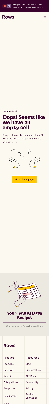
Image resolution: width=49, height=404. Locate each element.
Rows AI (8, 370)
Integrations (11, 382)
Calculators (10, 396)
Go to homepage (24, 179)
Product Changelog (31, 396)
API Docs (31, 376)
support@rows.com (34, 7)
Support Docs (33, 370)
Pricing (29, 388)
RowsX (7, 376)
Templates (9, 388)
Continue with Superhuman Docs (24, 326)
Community (32, 382)
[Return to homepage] (8, 17)
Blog (28, 364)
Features (9, 364)
